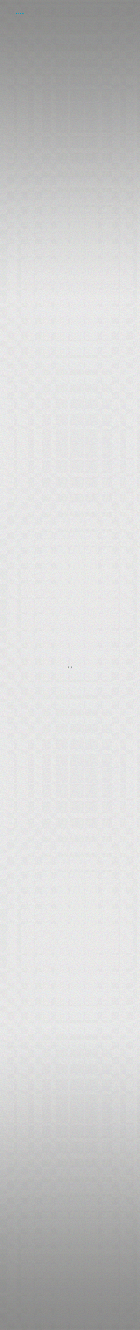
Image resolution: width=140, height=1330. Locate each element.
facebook (127, 4)
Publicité (19, 13)
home (6, 6)
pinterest (135, 4)
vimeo (118, 4)
